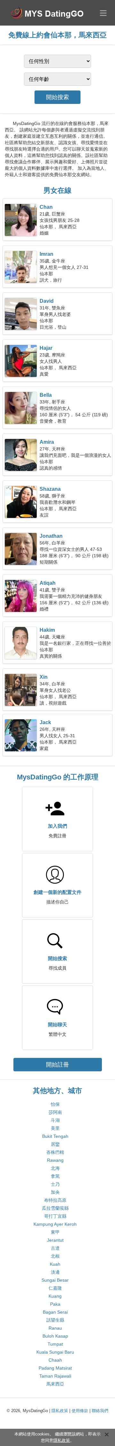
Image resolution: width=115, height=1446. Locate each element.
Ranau (55, 1328)
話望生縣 (55, 1320)
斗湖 (55, 1120)
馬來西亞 (55, 1384)
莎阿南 (55, 1112)
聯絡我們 (100, 1410)
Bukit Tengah (55, 1136)
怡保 (55, 1104)
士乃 (55, 1184)
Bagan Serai (55, 1312)
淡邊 (55, 1272)
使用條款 (80, 1410)
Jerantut (55, 1240)
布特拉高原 (55, 1200)
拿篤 (55, 1176)
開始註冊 (57, 1064)
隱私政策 (59, 1410)
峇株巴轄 (55, 1152)
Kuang (55, 1296)
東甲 (55, 1232)
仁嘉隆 (55, 1288)
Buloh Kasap (55, 1336)
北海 (55, 1168)
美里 (55, 1128)
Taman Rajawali (55, 1376)
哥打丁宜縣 (55, 1216)
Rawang (55, 1160)
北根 (55, 1256)
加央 (55, 1192)
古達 (55, 1248)
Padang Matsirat (55, 1368)
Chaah (55, 1360)
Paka (55, 1304)
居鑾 (55, 1144)
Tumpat (55, 1344)
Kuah (55, 1264)
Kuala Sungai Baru (55, 1352)
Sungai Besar (55, 1280)
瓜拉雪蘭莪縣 (55, 1208)
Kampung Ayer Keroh (55, 1224)
